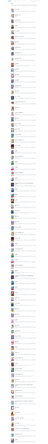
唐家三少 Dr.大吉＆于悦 (17, 86)
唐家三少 (15, 26)
